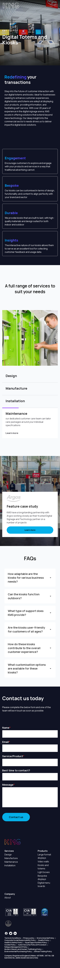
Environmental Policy (45, 938)
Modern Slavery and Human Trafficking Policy (23, 949)
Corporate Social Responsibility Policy (20, 940)
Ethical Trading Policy (43, 951)
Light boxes (44, 872)
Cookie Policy (10, 945)
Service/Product (12, 756)
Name (5, 727)
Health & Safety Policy (13, 942)
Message (7, 784)
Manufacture (11, 858)
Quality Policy (43, 940)
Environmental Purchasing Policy (18, 951)
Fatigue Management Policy (15, 947)
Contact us (16, 817)
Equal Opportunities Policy (36, 942)
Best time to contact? (16, 770)
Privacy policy (28, 938)
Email (5, 742)
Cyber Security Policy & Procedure (32, 945)
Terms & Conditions (12, 938)
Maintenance (11, 861)
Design (8, 854)
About (7, 897)
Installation (9, 865)
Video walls (43, 861)
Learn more (12, 433)
